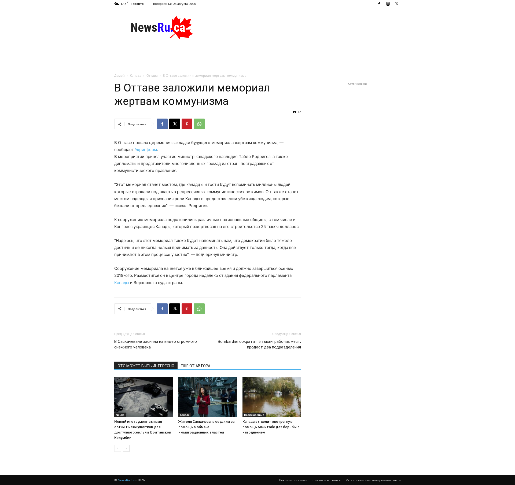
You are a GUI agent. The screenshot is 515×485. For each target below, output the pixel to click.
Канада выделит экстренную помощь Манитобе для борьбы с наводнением (271, 427)
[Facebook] (379, 4)
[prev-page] (117, 448)
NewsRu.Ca (126, 480)
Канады (121, 282)
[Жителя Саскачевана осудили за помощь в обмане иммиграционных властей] (207, 397)
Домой (119, 75)
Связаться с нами (326, 480)
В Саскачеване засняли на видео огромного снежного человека (155, 344)
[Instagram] (388, 4)
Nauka (120, 415)
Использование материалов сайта (373, 480)
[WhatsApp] (199, 124)
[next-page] (126, 448)
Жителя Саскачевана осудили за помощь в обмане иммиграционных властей (206, 427)
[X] (397, 4)
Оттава (152, 75)
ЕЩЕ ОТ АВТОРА (195, 366)
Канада (135, 75)
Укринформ (146, 149)
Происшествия (254, 415)
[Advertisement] (303, 27)
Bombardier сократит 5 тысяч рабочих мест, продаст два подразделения (259, 344)
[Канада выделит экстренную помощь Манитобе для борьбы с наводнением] (271, 397)
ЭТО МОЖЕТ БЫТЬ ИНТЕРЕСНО (145, 366)
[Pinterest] (187, 124)
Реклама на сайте (293, 480)
